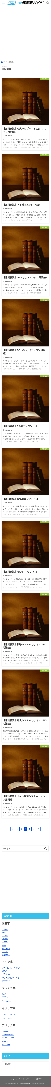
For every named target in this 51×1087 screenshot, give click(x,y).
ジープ (5, 1041)
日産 (4, 932)
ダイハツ (6, 948)
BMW (4, 971)
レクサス (6, 955)
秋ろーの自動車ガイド (24, 1083)
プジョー (6, 997)
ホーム (12, 1079)
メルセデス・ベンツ (11, 968)
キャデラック (8, 1034)
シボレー (6, 1044)
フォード (6, 1031)
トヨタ (5, 929)
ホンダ (5, 935)
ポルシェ (6, 974)
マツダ (5, 938)
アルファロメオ (9, 1014)
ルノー (5, 994)
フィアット (7, 1018)
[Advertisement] (25, 35)
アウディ (6, 981)
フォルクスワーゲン (11, 978)
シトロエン (7, 1001)
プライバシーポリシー (25, 1079)
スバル (5, 941)
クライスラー (8, 1037)
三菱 (4, 945)
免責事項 (38, 1079)
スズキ (5, 952)
